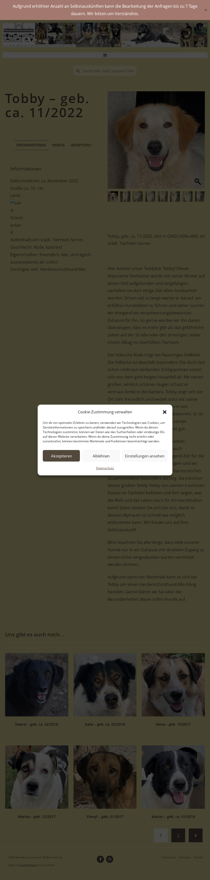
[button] (164, 412)
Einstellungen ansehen (144, 455)
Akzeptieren (61, 455)
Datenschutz (105, 468)
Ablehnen (101, 455)
